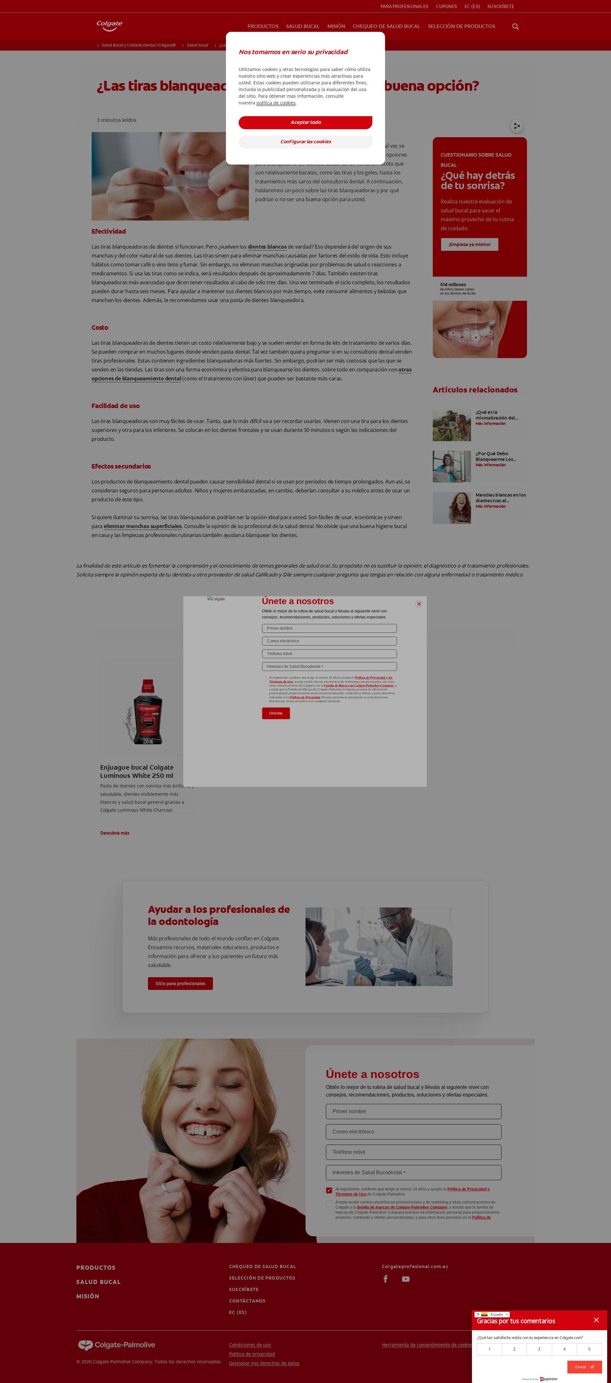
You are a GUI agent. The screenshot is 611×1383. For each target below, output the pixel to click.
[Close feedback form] (596, 1320)
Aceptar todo (306, 122)
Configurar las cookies (305, 142)
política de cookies (276, 103)
